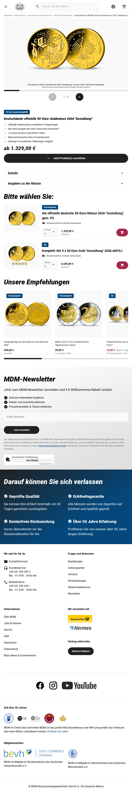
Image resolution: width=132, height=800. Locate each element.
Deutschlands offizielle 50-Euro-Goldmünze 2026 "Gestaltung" (101, 15)
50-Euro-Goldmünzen (63, 15)
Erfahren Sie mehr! (57, 731)
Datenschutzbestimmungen (52, 445)
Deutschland (19, 15)
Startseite (8, 15)
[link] (20, 7)
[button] (6, 7)
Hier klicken (32, 460)
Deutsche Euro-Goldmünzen (40, 15)
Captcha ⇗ (46, 464)
